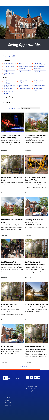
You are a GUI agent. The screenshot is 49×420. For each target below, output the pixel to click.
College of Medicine (38, 80)
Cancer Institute (7, 80)
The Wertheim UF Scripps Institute (10, 92)
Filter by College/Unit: (15, 108)
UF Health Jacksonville (24, 88)
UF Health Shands (8, 88)
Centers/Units (8, 97)
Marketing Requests (31, 391)
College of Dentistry (23, 80)
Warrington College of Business (9, 74)
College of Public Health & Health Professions (10, 86)
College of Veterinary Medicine (24, 86)
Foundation (7, 400)
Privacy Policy (8, 405)
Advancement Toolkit (32, 388)
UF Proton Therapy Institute (38, 89)
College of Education (9, 66)
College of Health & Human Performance (25, 67)
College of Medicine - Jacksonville (9, 82)
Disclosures (7, 402)
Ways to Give (7, 102)
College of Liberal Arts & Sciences (9, 70)
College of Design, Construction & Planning (39, 64)
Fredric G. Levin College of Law (25, 70)
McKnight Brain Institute (39, 85)
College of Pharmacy (38, 82)
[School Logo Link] (13, 377)
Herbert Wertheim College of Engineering (40, 70)
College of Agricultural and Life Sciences (10, 64)
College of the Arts (23, 63)
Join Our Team (8, 398)
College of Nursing (23, 82)
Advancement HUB (31, 386)
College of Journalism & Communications (39, 67)
